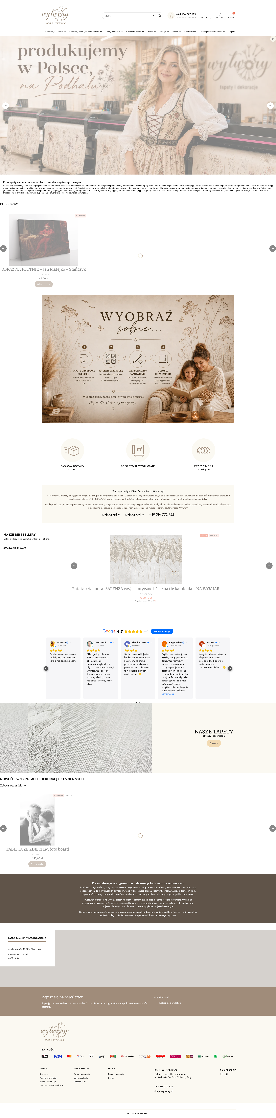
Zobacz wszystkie (14, 547)
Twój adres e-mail (161, 997)
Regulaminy (44, 1074)
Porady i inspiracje (116, 1074)
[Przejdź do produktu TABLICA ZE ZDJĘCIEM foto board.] (37, 820)
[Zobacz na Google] (52, 644)
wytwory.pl (133, 514)
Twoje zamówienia (82, 1074)
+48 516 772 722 (186, 14)
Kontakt (111, 1077)
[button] (159, 15)
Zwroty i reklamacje (48, 1081)
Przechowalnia (80, 1081)
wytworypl (110, 514)
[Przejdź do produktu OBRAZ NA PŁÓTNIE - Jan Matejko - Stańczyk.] (44, 240)
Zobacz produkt (43, 284)
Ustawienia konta (81, 1077)
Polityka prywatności (48, 1077)
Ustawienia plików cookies (51, 1085)
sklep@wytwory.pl (163, 1091)
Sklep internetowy (137, 1113)
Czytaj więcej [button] (130, 694)
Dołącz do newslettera (170, 1003)
